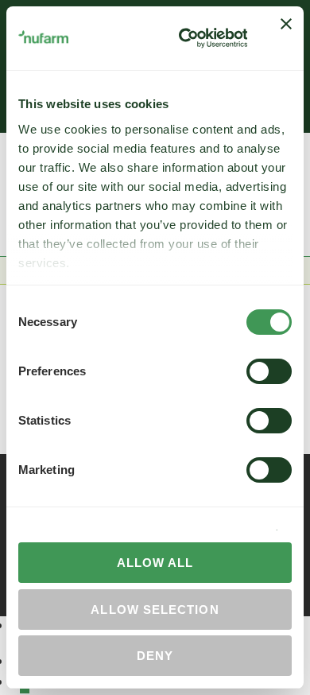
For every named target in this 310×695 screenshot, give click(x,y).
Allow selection (155, 609)
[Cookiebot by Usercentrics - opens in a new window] (184, 38)
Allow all (155, 562)
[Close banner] (286, 38)
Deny (155, 655)
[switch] (269, 371)
